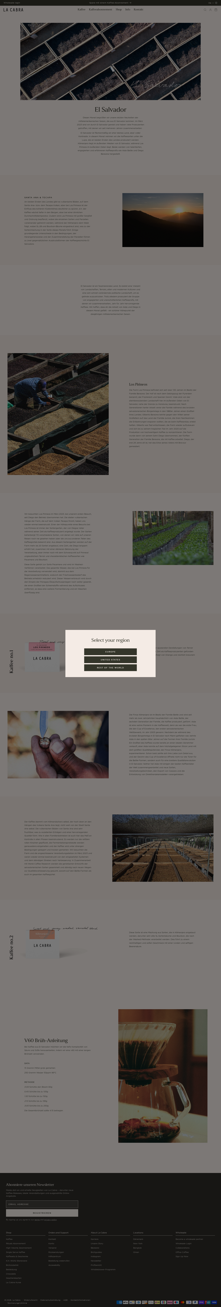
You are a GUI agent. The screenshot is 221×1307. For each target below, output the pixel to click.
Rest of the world (110, 667)
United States (110, 659)
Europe (110, 651)
